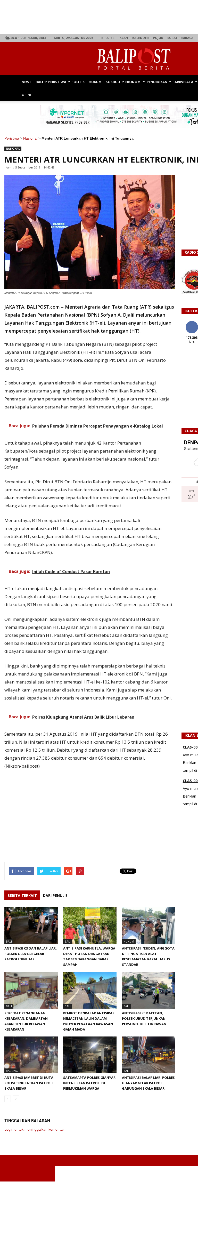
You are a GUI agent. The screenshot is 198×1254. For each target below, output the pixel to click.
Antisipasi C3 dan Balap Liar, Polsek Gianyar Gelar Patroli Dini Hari (30, 953)
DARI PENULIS (55, 895)
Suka (192, 323)
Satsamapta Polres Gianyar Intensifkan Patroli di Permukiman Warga (89, 1083)
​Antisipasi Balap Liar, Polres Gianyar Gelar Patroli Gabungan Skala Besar (148, 1083)
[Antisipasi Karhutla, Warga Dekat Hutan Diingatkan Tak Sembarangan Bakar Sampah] (90, 925)
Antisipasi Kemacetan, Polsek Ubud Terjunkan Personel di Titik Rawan (144, 1018)
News (26, 81)
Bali (39, 81)
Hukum (95, 81)
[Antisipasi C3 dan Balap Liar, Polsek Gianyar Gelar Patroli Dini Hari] (31, 925)
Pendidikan (157, 81)
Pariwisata (182, 81)
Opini (26, 94)
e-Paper (107, 38)
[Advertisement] (90, 809)
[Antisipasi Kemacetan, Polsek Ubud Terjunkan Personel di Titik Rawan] (148, 990)
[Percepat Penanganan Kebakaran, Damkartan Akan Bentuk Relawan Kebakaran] (31, 990)
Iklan (123, 38)
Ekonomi (133, 81)
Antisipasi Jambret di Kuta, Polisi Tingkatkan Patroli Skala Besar (29, 1083)
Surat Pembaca (180, 38)
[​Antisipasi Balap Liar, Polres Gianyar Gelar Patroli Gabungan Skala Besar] (148, 1054)
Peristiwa (57, 81)
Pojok (158, 38)
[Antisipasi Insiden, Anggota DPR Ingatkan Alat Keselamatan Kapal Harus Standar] (148, 925)
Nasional (30, 138)
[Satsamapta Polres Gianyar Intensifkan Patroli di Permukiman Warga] (90, 1054)
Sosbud (113, 81)
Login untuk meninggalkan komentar (34, 1129)
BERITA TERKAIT (22, 895)
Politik (78, 81)
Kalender (140, 38)
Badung (12, 1071)
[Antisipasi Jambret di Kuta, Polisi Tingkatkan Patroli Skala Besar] (31, 1054)
